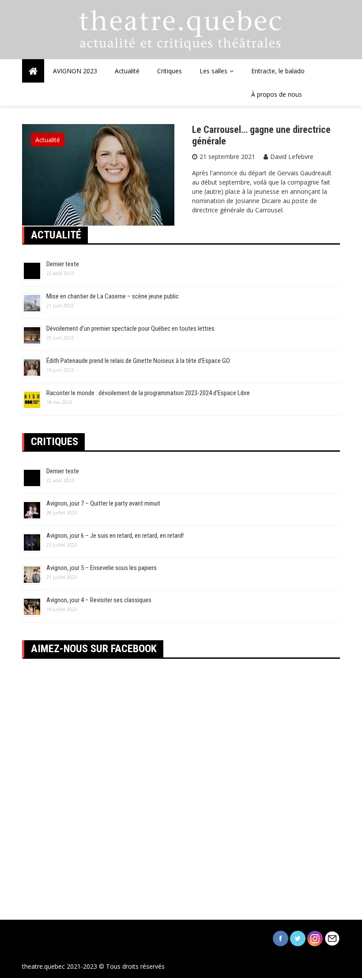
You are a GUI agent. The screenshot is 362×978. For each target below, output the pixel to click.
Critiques (169, 71)
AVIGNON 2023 (75, 71)
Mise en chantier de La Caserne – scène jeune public (112, 296)
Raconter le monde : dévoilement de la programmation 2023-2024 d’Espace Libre (148, 393)
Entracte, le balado (278, 71)
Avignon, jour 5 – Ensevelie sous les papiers (101, 568)
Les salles (213, 71)
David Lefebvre (291, 156)
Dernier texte (62, 264)
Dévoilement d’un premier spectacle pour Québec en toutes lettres (130, 328)
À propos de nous (276, 94)
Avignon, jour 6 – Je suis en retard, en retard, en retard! (115, 536)
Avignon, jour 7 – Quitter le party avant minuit (103, 503)
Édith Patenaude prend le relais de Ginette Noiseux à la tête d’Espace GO (138, 361)
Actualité (127, 71)
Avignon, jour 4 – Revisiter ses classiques (98, 600)
